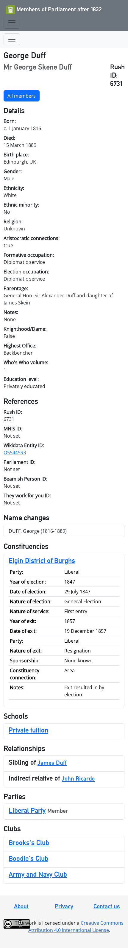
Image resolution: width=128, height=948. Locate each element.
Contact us (106, 906)
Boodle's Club (28, 858)
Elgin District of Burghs (42, 560)
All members (21, 96)
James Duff (52, 762)
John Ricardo (78, 778)
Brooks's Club (29, 842)
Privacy (64, 906)
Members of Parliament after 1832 (58, 9)
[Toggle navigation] (12, 23)
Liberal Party (27, 810)
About (21, 906)
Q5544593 (15, 452)
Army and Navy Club (38, 874)
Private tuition (28, 730)
